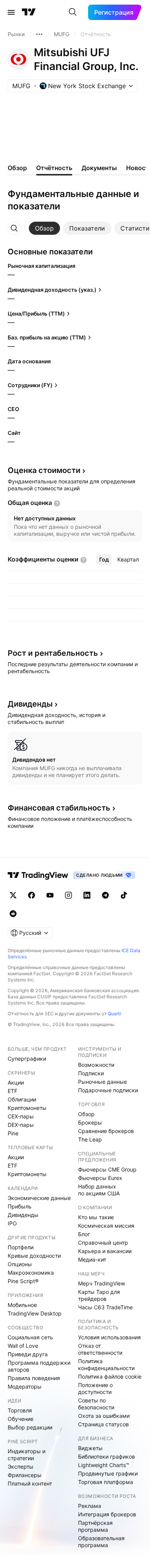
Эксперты (20, 1466)
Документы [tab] (99, 168)
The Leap (90, 1139)
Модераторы (25, 1386)
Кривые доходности (34, 1255)
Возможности (96, 1064)
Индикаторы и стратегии (26, 1454)
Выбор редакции (30, 1427)
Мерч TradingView (101, 1283)
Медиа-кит (92, 1259)
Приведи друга (28, 1354)
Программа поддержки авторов (39, 1366)
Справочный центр (103, 1242)
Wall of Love (23, 1345)
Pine (13, 1133)
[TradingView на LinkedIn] (87, 895)
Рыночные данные (102, 1081)
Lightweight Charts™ (103, 1465)
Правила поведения (34, 1378)
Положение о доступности (95, 1388)
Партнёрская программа (95, 1526)
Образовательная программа (101, 1541)
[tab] (44, 228)
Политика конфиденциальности (106, 1364)
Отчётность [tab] (54, 168)
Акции (16, 1082)
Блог (84, 1234)
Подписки (91, 1073)
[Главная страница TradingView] (29, 12)
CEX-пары (21, 1116)
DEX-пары (21, 1124)
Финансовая (59, 807)
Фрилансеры (25, 1475)
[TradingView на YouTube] (50, 895)
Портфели (20, 1247)
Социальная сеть (30, 1337)
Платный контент (30, 1483)
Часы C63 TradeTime (105, 1307)
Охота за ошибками (104, 1415)
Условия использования (109, 1337)
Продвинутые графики (108, 1473)
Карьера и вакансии (105, 1251)
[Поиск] (72, 12)
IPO (12, 1223)
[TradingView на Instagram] (68, 895)
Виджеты (90, 1448)
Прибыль (20, 1206)
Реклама (89, 1506)
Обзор (86, 1114)
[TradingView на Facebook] (31, 895)
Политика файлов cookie (110, 1376)
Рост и (53, 653)
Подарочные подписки (108, 1090)
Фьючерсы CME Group (107, 1169)
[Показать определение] (56, 503)
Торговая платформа (105, 1482)
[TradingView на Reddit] (13, 913)
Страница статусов (103, 1424)
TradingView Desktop (35, 1313)
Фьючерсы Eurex (100, 1178)
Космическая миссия (106, 1225)
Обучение (20, 1419)
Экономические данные (39, 1198)
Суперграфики (27, 1058)
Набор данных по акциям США (99, 1190)
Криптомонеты (27, 1108)
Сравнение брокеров (106, 1131)
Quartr (114, 1013)
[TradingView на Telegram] (105, 895)
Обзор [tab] (17, 168)
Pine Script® (23, 1281)
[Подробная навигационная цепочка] (39, 34)
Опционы (20, 1264)
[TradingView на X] (13, 895)
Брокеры (90, 1122)
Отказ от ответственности (100, 1349)
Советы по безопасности (96, 1404)
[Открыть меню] (11, 12)
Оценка (44, 470)
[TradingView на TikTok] (123, 895)
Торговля (20, 1410)
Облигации (22, 1099)
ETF (12, 1091)
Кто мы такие (96, 1217)
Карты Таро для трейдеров (99, 1295)
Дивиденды (23, 1215)
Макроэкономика (31, 1272)
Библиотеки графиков (106, 1456)
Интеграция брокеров (107, 1514)
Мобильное (22, 1305)
